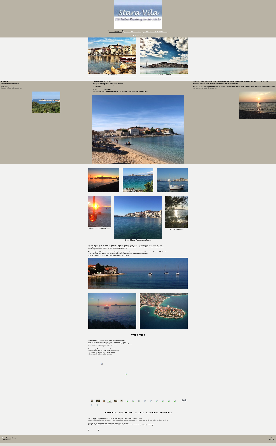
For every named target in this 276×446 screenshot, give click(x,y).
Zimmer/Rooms (93, 430)
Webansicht (271, 439)
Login (272, 438)
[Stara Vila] (92, 401)
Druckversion (7, 438)
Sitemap (14, 438)
